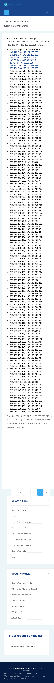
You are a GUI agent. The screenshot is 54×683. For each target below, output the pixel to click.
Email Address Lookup (21, 522)
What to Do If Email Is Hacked (24, 589)
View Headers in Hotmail (21, 534)
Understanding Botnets (21, 595)
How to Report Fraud (20, 551)
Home (6, 673)
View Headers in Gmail (20, 528)
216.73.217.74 (19, 21)
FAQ (13, 557)
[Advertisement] (27, 457)
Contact (23, 678)
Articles (42, 676)
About (13, 678)
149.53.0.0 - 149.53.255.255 (23, 60)
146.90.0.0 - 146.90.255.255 (23, 57)
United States (21, 25)
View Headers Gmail (12, 676)
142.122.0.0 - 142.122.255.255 (24, 52)
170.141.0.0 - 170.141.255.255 (24, 55)
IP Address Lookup (19, 510)
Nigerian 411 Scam (19, 606)
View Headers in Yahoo (21, 545)
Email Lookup (31, 673)
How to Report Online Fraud (23, 583)
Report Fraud (30, 676)
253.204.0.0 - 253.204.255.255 (24, 68)
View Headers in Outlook (21, 539)
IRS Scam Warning (19, 612)
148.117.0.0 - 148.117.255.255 (24, 65)
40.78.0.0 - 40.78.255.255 (21, 63)
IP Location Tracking (19, 600)
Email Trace (17, 673)
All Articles (16, 618)
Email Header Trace (19, 516)
